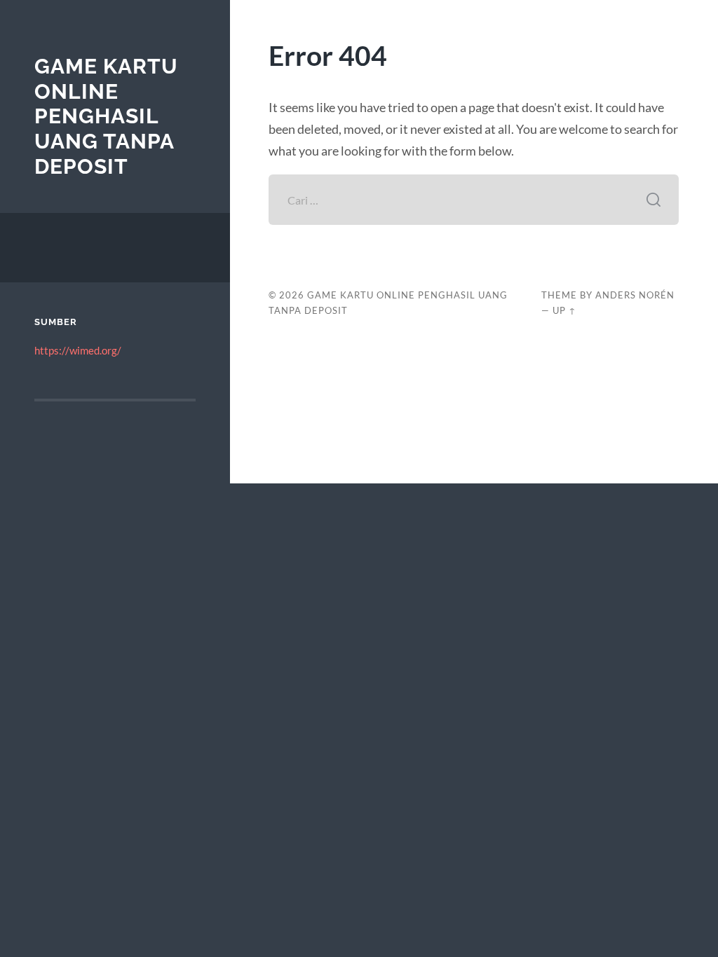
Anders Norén (635, 295)
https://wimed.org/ (77, 350)
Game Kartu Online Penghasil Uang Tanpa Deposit (106, 116)
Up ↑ (564, 310)
